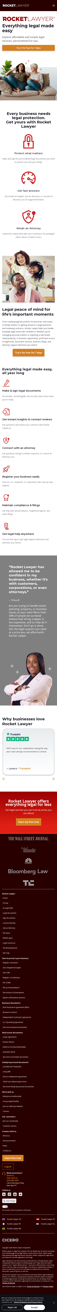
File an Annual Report (11, 987)
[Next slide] (53, 779)
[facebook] (4, 1194)
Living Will (6, 1071)
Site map (6, 953)
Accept (34, 1307)
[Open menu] (54, 5)
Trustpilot (25, 768)
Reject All (12, 1307)
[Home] (16, 5)
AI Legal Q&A (8, 908)
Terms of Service (8, 1283)
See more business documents (15, 1027)
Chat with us (12, 1178)
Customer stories (9, 1126)
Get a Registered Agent (12, 967)
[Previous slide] (4, 779)
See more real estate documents (15, 1057)
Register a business (10, 962)
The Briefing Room (10, 948)
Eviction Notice (8, 1042)
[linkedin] (9, 1194)
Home (5, 898)
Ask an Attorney (9, 928)
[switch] (5, 1206)
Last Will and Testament (12, 1066)
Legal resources (9, 943)
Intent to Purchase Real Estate (14, 1047)
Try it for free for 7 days (28, 48)
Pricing (5, 903)
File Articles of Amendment (13, 992)
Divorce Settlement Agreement (15, 1076)
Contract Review (9, 923)
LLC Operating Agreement (13, 1022)
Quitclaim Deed (9, 1052)
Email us (10, 1175)
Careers (6, 1111)
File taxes (6, 933)
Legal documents (9, 913)
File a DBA (7, 982)
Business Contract (10, 1012)
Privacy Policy (48, 1286)
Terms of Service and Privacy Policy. (28, 1302)
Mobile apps (8, 938)
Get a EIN (6, 972)
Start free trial (13, 1158)
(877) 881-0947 (13, 1180)
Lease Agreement (9, 1037)
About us (6, 1136)
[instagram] (15, 1194)
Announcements (9, 1141)
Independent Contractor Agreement (17, 1017)
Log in (8, 1166)
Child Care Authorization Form (15, 1081)
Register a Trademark (11, 977)
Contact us (7, 1150)
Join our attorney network (13, 1106)
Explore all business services (14, 997)
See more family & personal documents (18, 1086)
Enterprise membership (12, 1096)
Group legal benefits (11, 1101)
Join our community (10, 1121)
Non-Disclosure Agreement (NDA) (16, 1007)
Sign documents (9, 918)
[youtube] (20, 1194)
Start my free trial (28, 822)
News (5, 1145)
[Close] (54, 1303)
